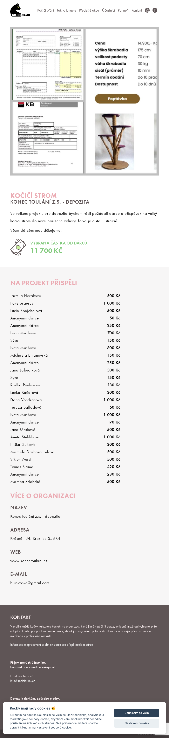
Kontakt (136, 10)
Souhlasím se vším (137, 712)
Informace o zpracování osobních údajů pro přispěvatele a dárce (51, 644)
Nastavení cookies (137, 723)
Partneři (123, 10)
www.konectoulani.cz (29, 560)
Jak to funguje (66, 10)
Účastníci (108, 10)
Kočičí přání (45, 10)
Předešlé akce (89, 10)
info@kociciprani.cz (22, 681)
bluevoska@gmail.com (29, 582)
